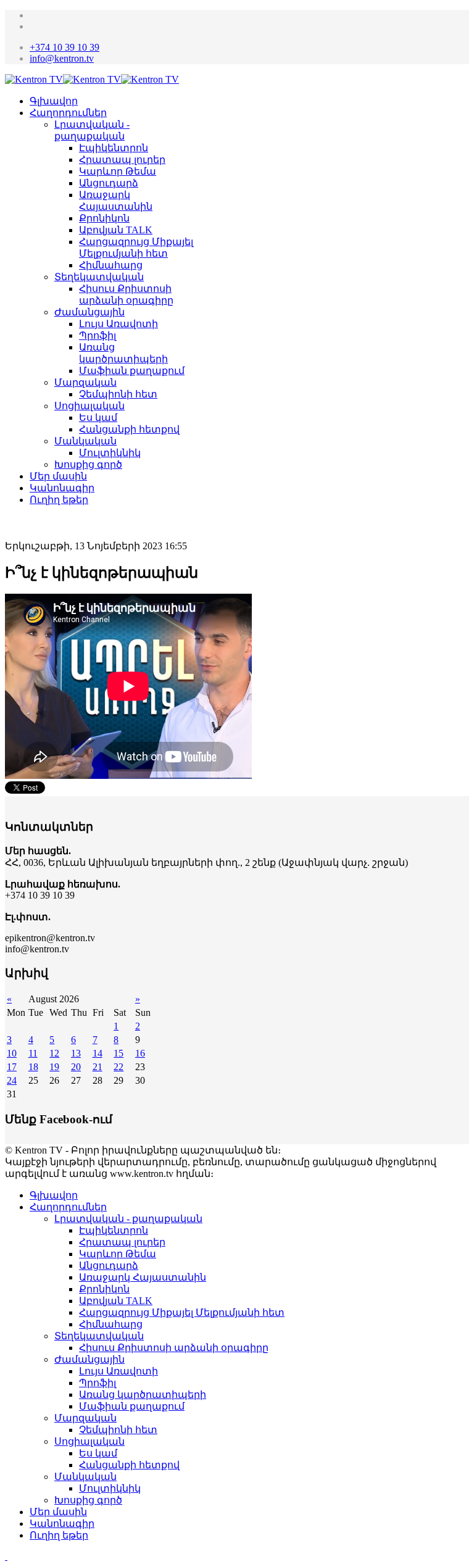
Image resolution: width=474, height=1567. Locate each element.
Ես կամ (98, 417)
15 (118, 1053)
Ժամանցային (89, 312)
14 (97, 1053)
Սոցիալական (89, 406)
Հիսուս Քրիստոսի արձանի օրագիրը (173, 1347)
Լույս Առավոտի (118, 323)
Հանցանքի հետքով (129, 429)
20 (76, 1067)
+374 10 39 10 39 (64, 47)
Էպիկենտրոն (113, 148)
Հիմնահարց (111, 265)
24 (12, 1080)
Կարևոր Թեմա (117, 171)
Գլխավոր (54, 101)
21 (97, 1067)
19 (54, 1067)
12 (54, 1053)
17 (12, 1067)
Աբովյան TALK (115, 230)
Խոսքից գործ (88, 464)
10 (12, 1053)
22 (118, 1067)
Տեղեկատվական (99, 277)
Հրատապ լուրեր (122, 159)
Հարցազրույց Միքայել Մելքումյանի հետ (182, 1312)
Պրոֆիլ (97, 335)
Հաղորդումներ (68, 112)
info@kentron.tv (62, 58)
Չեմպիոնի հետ (118, 394)
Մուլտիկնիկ (110, 452)
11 (33, 1053)
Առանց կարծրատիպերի (142, 1394)
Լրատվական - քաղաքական (128, 1218)
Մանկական (85, 441)
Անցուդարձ (108, 183)
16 (140, 1053)
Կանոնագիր (62, 488)
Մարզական (85, 382)
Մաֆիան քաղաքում (132, 370)
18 (33, 1067)
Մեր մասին (58, 476)
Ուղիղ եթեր (59, 499)
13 (76, 1053)
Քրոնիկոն (104, 218)
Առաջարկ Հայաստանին (142, 1277)
